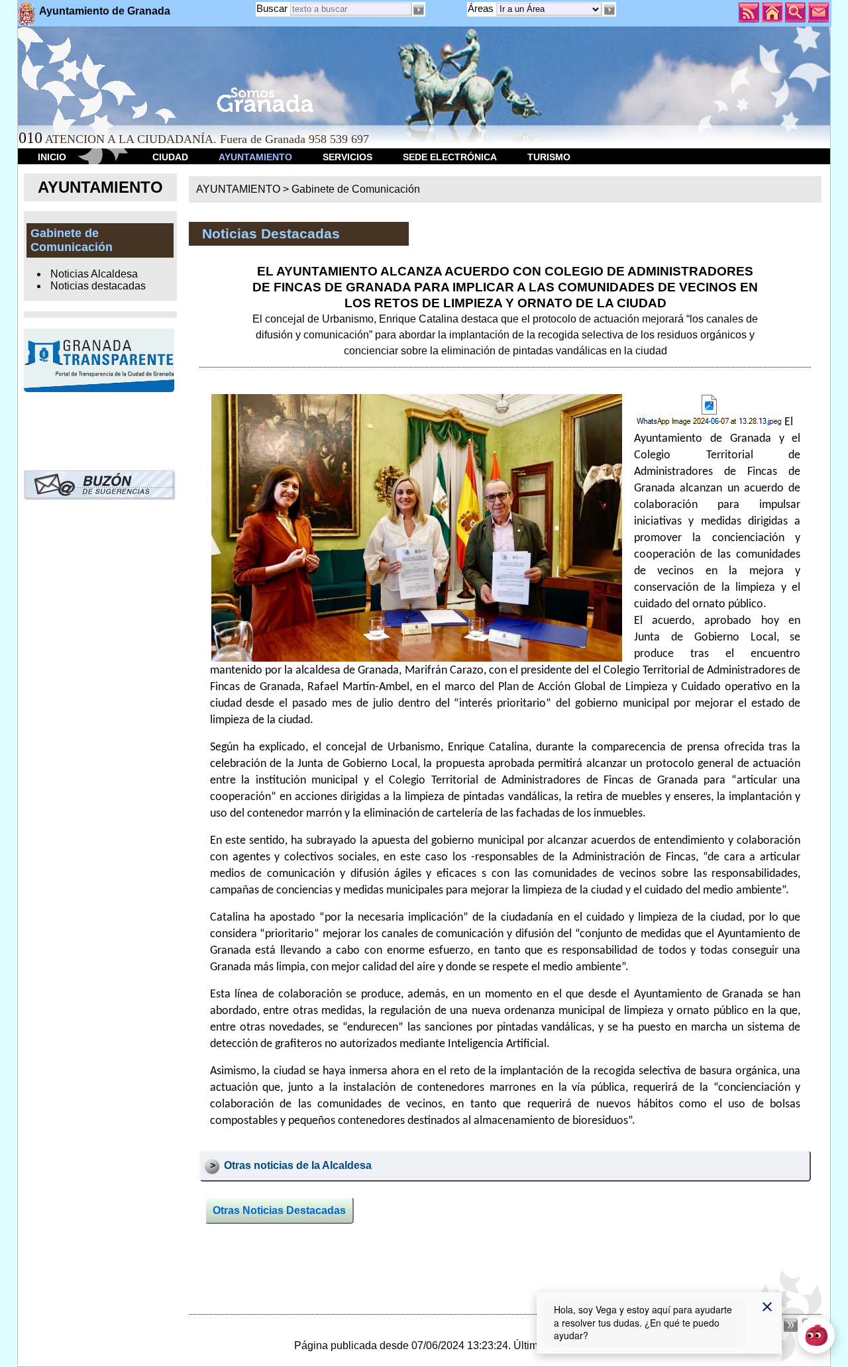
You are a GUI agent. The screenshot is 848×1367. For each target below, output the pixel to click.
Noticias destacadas (98, 285)
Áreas (482, 8)
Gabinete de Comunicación (356, 189)
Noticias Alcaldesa (94, 273)
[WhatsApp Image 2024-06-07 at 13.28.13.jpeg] (709, 412)
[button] (608, 10)
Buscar (272, 8)
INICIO (52, 157)
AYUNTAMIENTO (255, 157)
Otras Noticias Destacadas (279, 1210)
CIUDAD (170, 157)
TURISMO (548, 157)
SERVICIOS (347, 157)
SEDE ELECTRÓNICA (450, 157)
